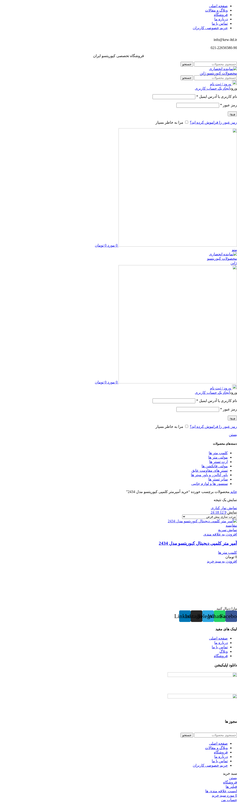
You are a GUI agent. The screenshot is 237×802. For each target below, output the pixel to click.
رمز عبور (228, 105)
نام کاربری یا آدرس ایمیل (216, 96)
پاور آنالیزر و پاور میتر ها (209, 475)
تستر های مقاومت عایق (209, 470)
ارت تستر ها (218, 462)
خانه (233, 492)
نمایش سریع (227, 530)
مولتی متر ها (218, 457)
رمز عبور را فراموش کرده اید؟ (213, 122)
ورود (232, 114)
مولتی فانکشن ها (215, 466)
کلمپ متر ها (218, 453)
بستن (233, 435)
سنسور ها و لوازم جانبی (209, 484)
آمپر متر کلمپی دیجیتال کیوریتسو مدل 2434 (198, 543)
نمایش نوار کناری (224, 508)
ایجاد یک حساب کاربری (212, 88)
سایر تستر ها (218, 479)
